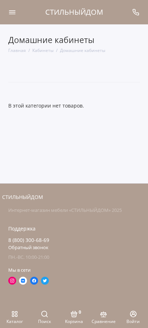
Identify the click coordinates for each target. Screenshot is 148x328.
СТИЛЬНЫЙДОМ (74, 12)
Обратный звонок (28, 247)
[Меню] (12, 12)
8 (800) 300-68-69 (28, 240)
